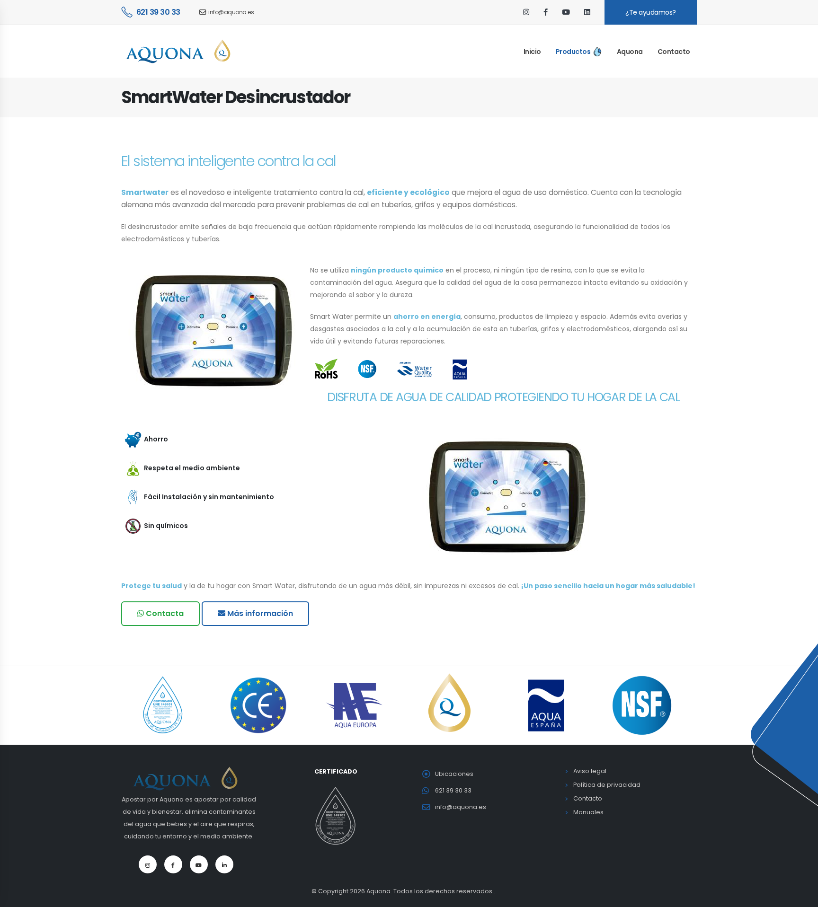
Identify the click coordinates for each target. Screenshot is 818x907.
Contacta (164, 613)
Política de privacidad (606, 785)
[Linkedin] (224, 864)
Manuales (588, 812)
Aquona (630, 51)
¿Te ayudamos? (650, 12)
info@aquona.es (231, 12)
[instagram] (526, 12)
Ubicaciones (454, 774)
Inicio (532, 51)
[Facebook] (173, 864)
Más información (259, 613)
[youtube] (566, 12)
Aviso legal (589, 771)
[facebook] (545, 12)
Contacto (674, 51)
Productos (573, 51)
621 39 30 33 (158, 12)
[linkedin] (587, 12)
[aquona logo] (188, 777)
